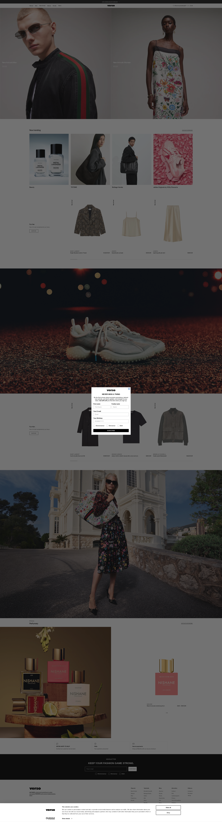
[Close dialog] (129, 389)
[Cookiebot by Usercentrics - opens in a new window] (50, 818)
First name (96, 404)
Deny (168, 812)
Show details (66, 818)
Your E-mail (97, 411)
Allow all (168, 807)
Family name (116, 404)
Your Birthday (97, 418)
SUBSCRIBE (111, 430)
